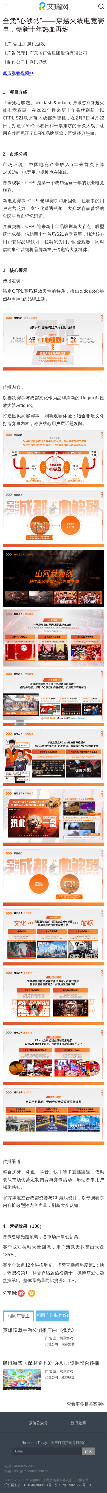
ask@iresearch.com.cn (31, 1471)
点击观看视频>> (18, 73)
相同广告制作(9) (52, 1315)
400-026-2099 (25, 1466)
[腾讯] (32, 1293)
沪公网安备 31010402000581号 (28, 1485)
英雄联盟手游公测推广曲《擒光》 (40, 1330)
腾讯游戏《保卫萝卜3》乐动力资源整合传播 (51, 1363)
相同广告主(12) (19, 1317)
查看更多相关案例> (85, 1404)
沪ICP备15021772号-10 (73, 1485)
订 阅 (88, 1451)
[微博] (21, 1293)
